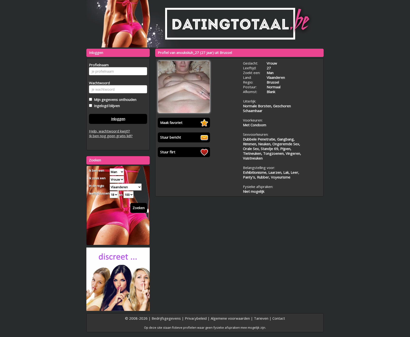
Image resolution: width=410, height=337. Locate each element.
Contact (278, 318)
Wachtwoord (98, 82)
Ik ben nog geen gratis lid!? (111, 135)
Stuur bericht (170, 137)
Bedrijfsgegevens (166, 318)
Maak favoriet (171, 122)
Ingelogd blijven (106, 105)
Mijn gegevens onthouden (114, 99)
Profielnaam (98, 64)
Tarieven (261, 318)
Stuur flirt (167, 152)
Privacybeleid (196, 318)
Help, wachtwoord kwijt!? (109, 131)
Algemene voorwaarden (230, 318)
